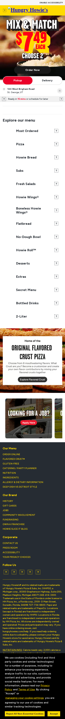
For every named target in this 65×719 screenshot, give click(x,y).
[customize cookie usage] (44, 707)
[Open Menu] (4, 10)
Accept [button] (54, 713)
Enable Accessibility (51, 2)
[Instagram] (30, 572)
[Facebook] (6, 572)
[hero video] (32, 48)
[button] (42, 706)
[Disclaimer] (61, 19)
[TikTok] (38, 572)
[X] (14, 572)
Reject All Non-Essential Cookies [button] (25, 713)
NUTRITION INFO (12, 650)
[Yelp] (22, 572)
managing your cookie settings (24, 697)
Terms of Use (26, 689)
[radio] (17, 80)
